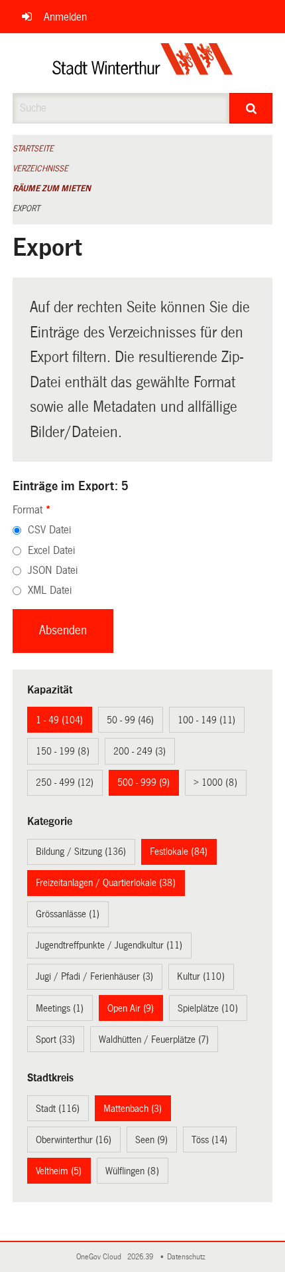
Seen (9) (151, 1140)
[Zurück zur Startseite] (142, 63)
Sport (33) (55, 1039)
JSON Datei (53, 570)
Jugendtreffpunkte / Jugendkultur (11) (109, 945)
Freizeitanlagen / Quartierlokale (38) (106, 882)
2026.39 (141, 1257)
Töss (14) (209, 1140)
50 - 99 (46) (130, 720)
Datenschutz (188, 1257)
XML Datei (50, 590)
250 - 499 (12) (64, 782)
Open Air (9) (130, 1008)
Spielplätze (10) (208, 1008)
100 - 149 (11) (206, 720)
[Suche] (250, 108)
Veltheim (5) (59, 1171)
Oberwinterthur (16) (73, 1140)
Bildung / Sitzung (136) (81, 851)
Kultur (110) (201, 976)
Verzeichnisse (40, 168)
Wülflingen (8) (132, 1171)
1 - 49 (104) (59, 720)
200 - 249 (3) (139, 751)
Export (26, 208)
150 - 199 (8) (62, 751)
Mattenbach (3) (132, 1108)
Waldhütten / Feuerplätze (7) (154, 1039)
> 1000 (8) (215, 782)
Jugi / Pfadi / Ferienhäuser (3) (94, 976)
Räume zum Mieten (52, 188)
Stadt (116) (58, 1108)
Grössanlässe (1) (67, 914)
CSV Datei (49, 529)
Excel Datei (51, 550)
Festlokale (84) (178, 851)
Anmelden (65, 17)
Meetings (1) (60, 1008)
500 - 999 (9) (143, 782)
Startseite (33, 148)
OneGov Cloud (100, 1257)
